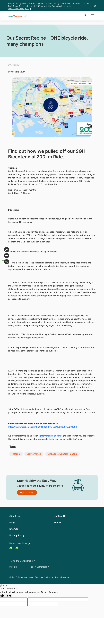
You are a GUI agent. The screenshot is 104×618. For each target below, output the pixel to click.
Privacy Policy (16, 535)
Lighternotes (34, 454)
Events (57, 522)
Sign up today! (27, 492)
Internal (16, 454)
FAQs (12, 522)
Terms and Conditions (19, 561)
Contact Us (60, 516)
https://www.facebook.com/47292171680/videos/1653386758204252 (42, 427)
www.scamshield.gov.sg (19, 8)
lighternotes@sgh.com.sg (51, 435)
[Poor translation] (8, 596)
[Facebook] (17, 548)
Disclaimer (14, 567)
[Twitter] (11, 548)
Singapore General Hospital (62, 454)
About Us (14, 516)
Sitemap (13, 529)
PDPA (32, 561)
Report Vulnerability (39, 567)
